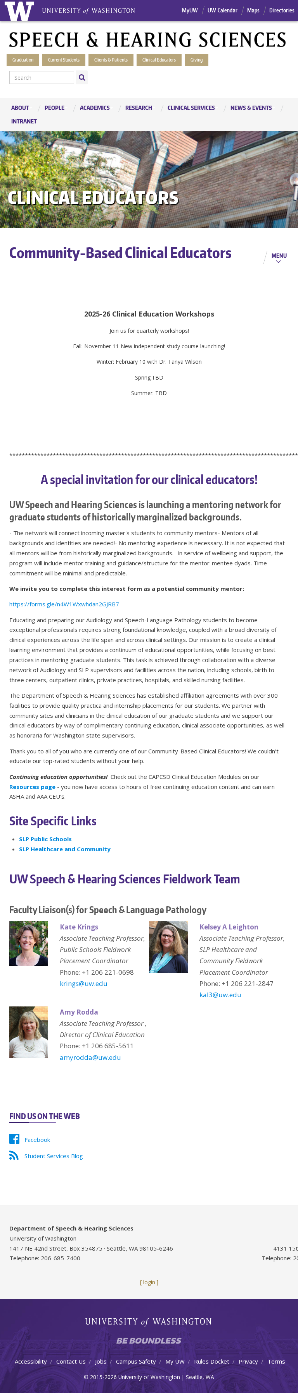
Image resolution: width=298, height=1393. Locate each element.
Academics (91, 108)
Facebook (37, 1139)
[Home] (148, 38)
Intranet (24, 121)
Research (135, 108)
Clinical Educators (159, 60)
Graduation (22, 60)
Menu (279, 255)
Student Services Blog (53, 1156)
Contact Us (71, 1361)
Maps (253, 10)
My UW (175, 1361)
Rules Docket (211, 1361)
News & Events (247, 108)
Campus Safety (136, 1361)
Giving (197, 60)
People (50, 108)
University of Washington (149, 1324)
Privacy (248, 1361)
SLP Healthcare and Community (65, 849)
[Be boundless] (149, 1343)
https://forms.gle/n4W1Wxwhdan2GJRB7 (64, 604)
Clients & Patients (111, 60)
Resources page (32, 787)
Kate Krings (79, 926)
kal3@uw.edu (220, 994)
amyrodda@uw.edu (90, 1057)
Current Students (64, 60)
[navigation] (149, 114)
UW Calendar (222, 10)
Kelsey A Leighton (228, 926)
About (16, 108)
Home (19, 10)
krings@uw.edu (83, 983)
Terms (276, 1361)
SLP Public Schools (45, 839)
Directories (282, 10)
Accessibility (31, 1361)
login (149, 1282)
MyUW (190, 10)
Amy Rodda (79, 1012)
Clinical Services (187, 108)
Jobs (101, 1361)
